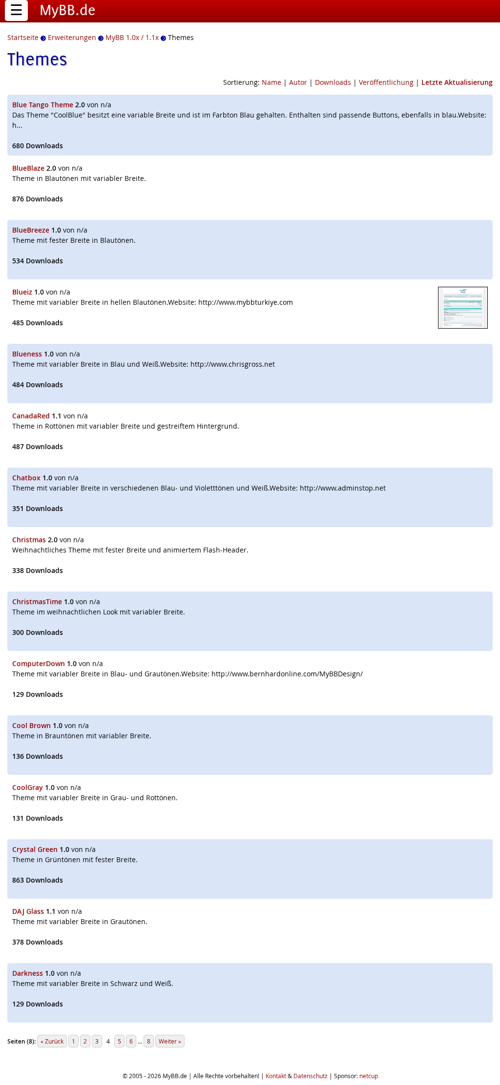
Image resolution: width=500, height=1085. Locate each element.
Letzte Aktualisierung (457, 82)
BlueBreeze (30, 230)
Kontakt (276, 1076)
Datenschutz (310, 1076)
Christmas (29, 539)
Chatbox (26, 477)
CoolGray (27, 787)
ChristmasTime (37, 601)
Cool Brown (31, 725)
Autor (298, 82)
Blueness (27, 353)
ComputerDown (38, 663)
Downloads (333, 82)
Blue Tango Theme (42, 104)
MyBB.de (68, 10)
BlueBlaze (28, 168)
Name (271, 82)
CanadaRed (31, 415)
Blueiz (22, 291)
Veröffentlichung (386, 82)
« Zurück (52, 1041)
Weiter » (170, 1041)
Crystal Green (35, 849)
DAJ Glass (28, 911)
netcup (368, 1076)
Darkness (27, 973)
